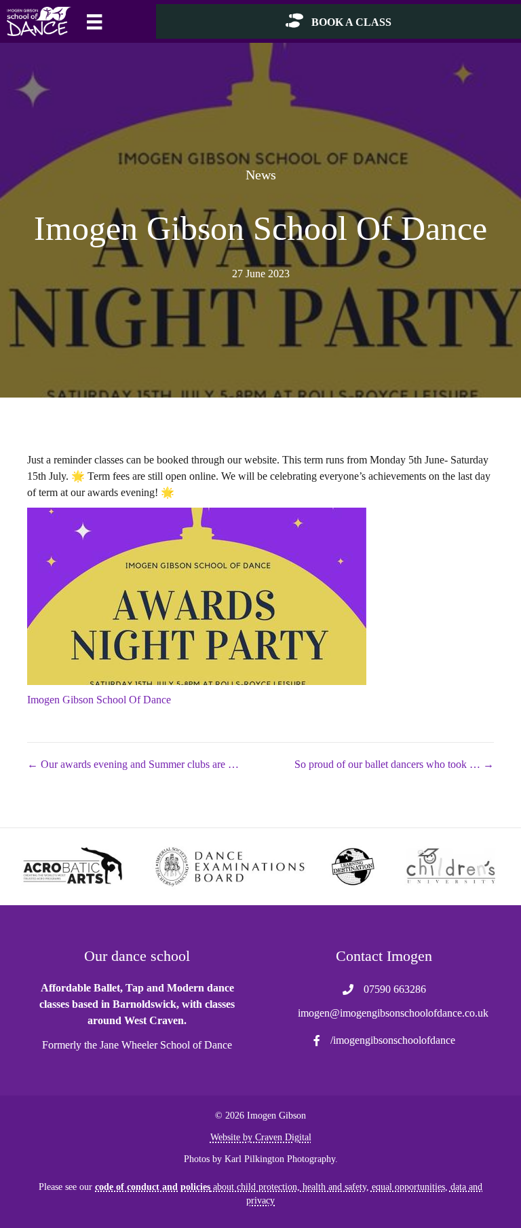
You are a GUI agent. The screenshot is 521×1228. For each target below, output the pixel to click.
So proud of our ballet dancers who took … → (394, 764)
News (261, 174)
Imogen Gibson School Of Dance (99, 699)
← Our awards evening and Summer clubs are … (133, 764)
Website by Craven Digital (260, 1137)
